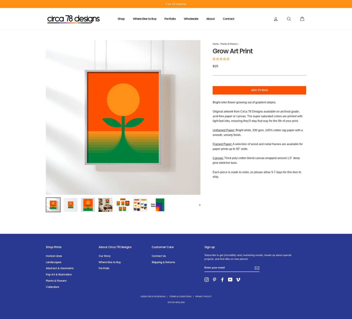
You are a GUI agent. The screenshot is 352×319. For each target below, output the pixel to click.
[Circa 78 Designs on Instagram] (206, 279)
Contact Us (159, 256)
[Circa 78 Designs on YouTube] (230, 279)
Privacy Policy (203, 296)
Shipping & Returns (163, 262)
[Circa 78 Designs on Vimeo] (238, 279)
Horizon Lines (54, 256)
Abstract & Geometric (60, 268)
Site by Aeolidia (176, 302)
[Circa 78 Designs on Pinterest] (214, 279)
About (210, 19)
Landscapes (53, 262)
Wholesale (191, 19)
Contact (228, 19)
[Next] (198, 205)
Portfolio (170, 19)
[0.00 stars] (221, 58)
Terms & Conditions (180, 296)
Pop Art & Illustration (59, 274)
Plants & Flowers (229, 44)
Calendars (52, 287)
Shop (121, 19)
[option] (176, 4)
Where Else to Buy (144, 19)
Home (216, 44)
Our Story (105, 256)
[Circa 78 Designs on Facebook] (222, 279)
